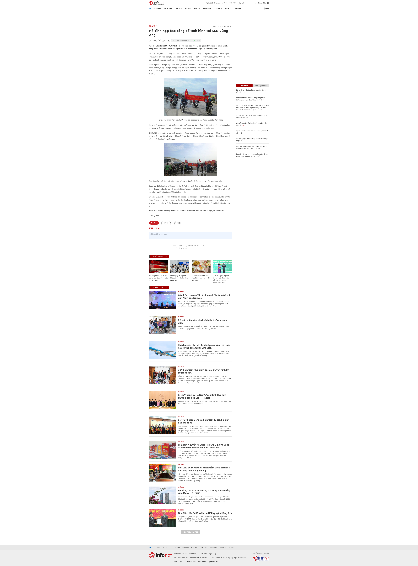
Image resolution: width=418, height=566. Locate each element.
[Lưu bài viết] (168, 40)
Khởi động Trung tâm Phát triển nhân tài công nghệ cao (179, 278)
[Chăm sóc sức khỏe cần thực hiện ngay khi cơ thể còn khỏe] (201, 266)
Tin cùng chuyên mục (160, 287)
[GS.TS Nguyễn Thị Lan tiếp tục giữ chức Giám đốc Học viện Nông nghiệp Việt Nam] (222, 266)
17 (263, 100)
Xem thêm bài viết (190, 532)
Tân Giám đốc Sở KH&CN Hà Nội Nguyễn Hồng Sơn (205, 513)
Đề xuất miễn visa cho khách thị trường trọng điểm (203, 321)
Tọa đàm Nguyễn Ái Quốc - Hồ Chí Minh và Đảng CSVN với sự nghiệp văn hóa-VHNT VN (203, 446)
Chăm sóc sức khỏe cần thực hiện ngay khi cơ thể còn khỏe (201, 278)
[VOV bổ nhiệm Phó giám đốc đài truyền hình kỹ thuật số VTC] (162, 375)
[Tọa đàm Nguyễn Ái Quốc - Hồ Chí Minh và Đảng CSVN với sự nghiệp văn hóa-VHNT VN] (162, 450)
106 (242, 125)
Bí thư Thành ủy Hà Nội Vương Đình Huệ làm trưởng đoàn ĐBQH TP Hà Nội (202, 396)
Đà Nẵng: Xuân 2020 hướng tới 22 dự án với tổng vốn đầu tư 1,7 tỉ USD (204, 492)
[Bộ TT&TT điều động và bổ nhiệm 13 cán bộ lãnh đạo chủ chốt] (162, 425)
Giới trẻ (197, 8)
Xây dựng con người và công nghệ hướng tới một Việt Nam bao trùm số (204, 296)
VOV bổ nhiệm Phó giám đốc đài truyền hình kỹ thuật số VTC (203, 371)
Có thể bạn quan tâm (159, 256)
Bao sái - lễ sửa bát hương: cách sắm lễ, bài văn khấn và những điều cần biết (252, 155)
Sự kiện (238, 8)
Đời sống (157, 8)
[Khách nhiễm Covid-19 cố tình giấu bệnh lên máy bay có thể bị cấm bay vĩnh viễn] (162, 350)
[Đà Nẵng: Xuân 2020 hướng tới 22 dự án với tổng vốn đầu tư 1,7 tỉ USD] (162, 495)
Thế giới (178, 8)
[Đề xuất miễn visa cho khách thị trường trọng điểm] (162, 325)
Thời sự (152, 26)
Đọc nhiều (244, 86)
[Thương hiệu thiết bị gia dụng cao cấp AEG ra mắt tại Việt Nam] (158, 266)
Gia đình (188, 8)
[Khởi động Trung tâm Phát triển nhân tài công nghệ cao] (179, 266)
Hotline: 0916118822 (230, 3)
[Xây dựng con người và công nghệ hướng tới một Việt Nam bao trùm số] (162, 300)
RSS (267, 8)
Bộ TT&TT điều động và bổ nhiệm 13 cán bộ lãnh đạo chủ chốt (203, 421)
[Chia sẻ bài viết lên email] (159, 40)
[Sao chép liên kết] (163, 40)
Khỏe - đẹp (207, 8)
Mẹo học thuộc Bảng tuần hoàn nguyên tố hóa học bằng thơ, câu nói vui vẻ (251, 147)
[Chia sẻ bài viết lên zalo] (155, 40)
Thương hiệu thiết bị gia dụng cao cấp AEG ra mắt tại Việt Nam (158, 278)
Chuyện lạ (218, 8)
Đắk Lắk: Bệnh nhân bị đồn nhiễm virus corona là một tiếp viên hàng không (204, 469)
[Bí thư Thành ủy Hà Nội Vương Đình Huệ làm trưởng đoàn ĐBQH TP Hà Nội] (162, 400)
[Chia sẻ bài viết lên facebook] (150, 40)
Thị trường (168, 8)
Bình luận (154, 223)
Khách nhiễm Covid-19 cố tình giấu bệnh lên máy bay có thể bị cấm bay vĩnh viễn (204, 346)
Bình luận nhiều (261, 86)
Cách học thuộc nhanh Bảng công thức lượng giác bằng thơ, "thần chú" (250, 99)
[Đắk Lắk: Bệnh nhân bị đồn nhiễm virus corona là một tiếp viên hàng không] (162, 473)
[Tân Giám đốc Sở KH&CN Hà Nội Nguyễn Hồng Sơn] (162, 518)
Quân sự (228, 8)
